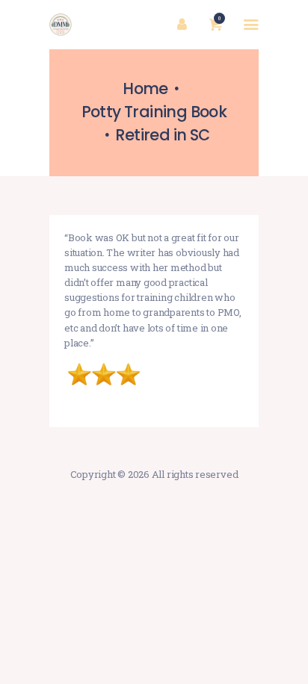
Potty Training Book (154, 111)
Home (145, 88)
